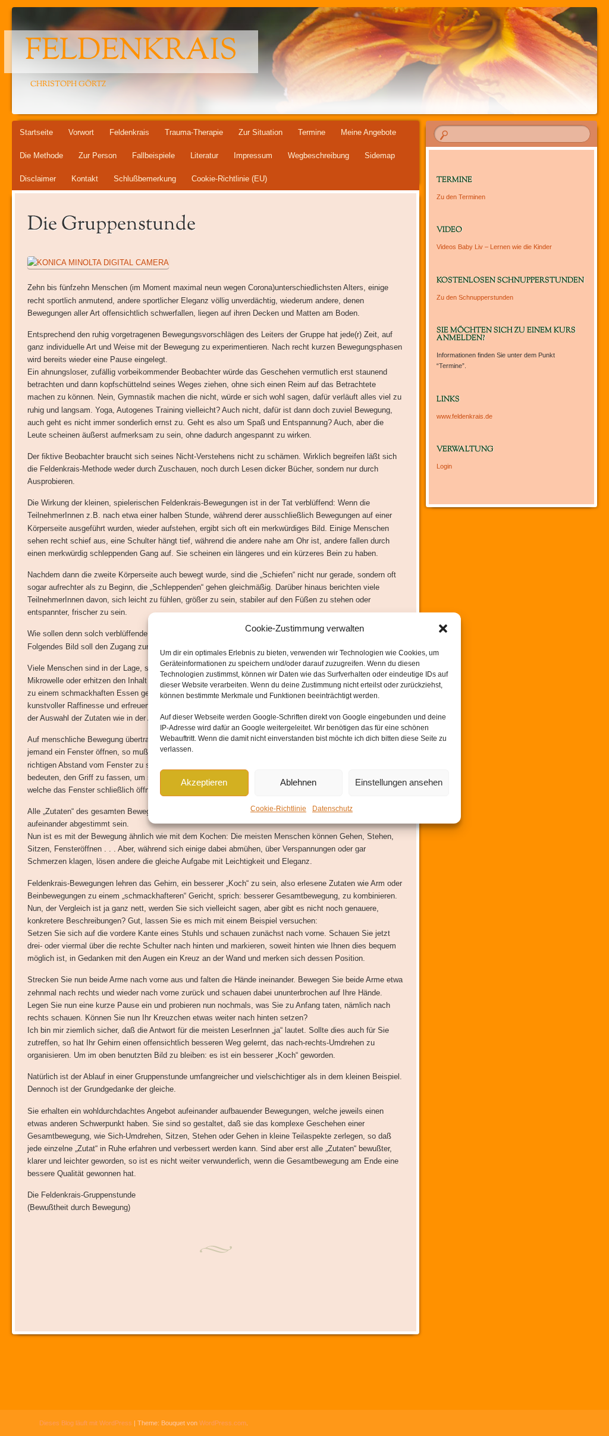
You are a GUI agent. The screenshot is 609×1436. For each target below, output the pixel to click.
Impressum (253, 155)
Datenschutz (332, 809)
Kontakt (84, 178)
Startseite (36, 132)
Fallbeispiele (153, 155)
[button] (443, 628)
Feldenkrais (131, 51)
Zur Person (98, 155)
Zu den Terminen (461, 196)
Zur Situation (260, 132)
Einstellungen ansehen (398, 782)
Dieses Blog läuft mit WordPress (85, 1422)
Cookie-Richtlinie (278, 809)
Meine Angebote (368, 132)
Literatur (204, 155)
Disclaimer (38, 178)
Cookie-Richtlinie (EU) (229, 178)
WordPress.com (222, 1422)
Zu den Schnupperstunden (475, 297)
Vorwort (81, 132)
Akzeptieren (204, 782)
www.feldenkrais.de (464, 416)
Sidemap (380, 155)
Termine (311, 132)
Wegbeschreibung (318, 155)
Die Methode (41, 155)
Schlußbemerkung (145, 178)
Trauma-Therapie (194, 132)
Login (444, 466)
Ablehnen (298, 782)
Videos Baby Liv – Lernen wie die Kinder (494, 246)
